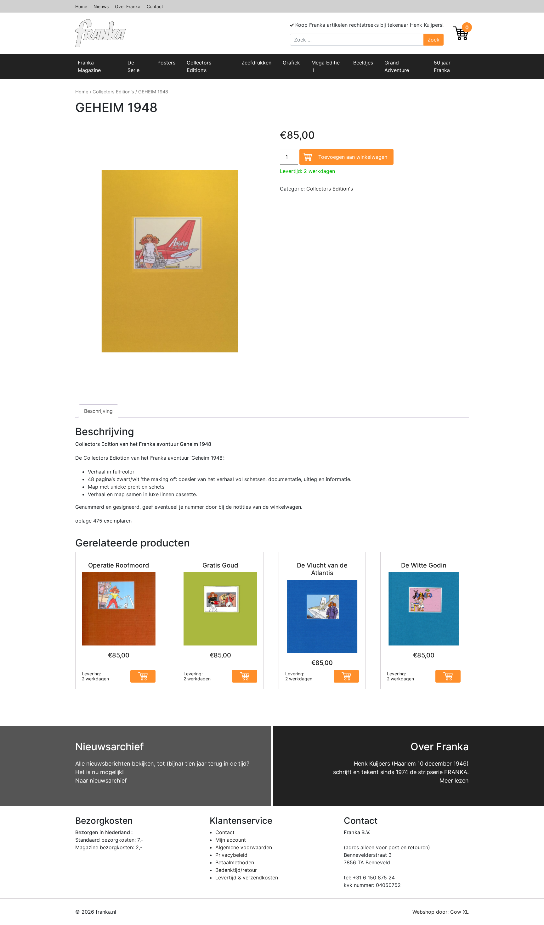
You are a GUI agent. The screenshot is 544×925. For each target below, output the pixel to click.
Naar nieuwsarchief (101, 780)
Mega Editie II (325, 66)
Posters (166, 62)
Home (81, 6)
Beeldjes (363, 62)
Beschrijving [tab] (98, 411)
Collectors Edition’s (199, 66)
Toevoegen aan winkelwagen (352, 157)
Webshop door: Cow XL (440, 912)
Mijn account (230, 840)
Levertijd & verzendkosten (246, 877)
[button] (143, 676)
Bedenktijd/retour (236, 870)
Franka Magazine (89, 66)
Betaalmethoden (234, 862)
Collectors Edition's (113, 92)
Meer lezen (454, 780)
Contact (155, 6)
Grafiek (291, 62)
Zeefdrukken (256, 62)
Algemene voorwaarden (243, 847)
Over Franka (127, 6)
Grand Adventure (396, 66)
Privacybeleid (231, 855)
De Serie (133, 66)
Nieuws (101, 6)
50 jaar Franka (442, 66)
